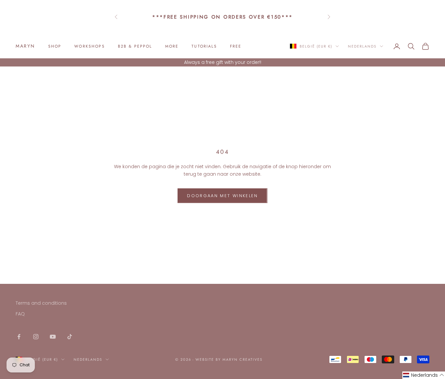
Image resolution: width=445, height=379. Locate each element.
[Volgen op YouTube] (53, 336)
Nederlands (362, 46)
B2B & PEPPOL (135, 46)
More (172, 46)
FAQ (20, 314)
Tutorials (204, 46)
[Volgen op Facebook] (19, 336)
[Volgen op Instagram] (36, 336)
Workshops (89, 46)
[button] (423, 375)
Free (236, 46)
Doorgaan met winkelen (222, 196)
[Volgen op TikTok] (69, 336)
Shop (55, 46)
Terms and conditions (41, 303)
